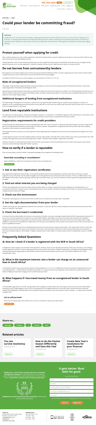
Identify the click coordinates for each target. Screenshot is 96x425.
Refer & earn (45, 6)
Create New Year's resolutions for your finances (77, 344)
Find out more (9, 164)
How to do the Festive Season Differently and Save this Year (47, 344)
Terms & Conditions (85, 398)
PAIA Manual (5, 419)
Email (46, 325)
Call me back (68, 2)
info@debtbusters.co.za (8, 417)
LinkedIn (36, 325)
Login (59, 2)
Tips (13, 17)
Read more (8, 354)
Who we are (24, 6)
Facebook (19, 325)
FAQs (63, 6)
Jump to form (9, 304)
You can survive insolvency (14, 342)
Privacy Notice (73, 398)
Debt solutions (34, 6)
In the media (61, 9)
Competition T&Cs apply (8, 420)
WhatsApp (8, 325)
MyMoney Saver (55, 6)
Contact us (69, 9)
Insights (69, 6)
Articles (5, 17)
